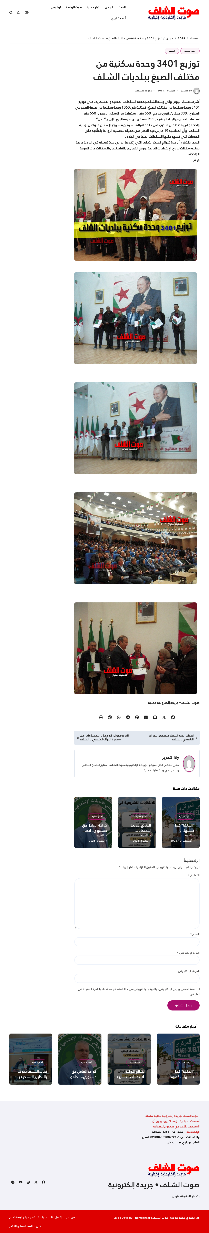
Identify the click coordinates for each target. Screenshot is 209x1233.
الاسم (195, 934)
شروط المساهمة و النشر (25, 1226)
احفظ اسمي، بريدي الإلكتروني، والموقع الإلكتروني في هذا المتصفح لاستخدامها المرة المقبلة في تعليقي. (139, 992)
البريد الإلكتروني (188, 952)
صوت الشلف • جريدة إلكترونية (154, 1184)
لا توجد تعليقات (143, 91)
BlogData (121, 1217)
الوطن (109, 7)
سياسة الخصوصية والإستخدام (28, 1217)
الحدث (122, 7)
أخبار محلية (93, 7)
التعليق (194, 875)
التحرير (167, 757)
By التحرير (186, 90)
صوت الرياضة (74, 7)
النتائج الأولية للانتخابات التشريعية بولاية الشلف (129, 1076)
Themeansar (141, 1217)
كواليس (56, 7)
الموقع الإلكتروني (189, 971)
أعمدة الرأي (118, 18)
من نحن (70, 1217)
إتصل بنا (56, 1217)
